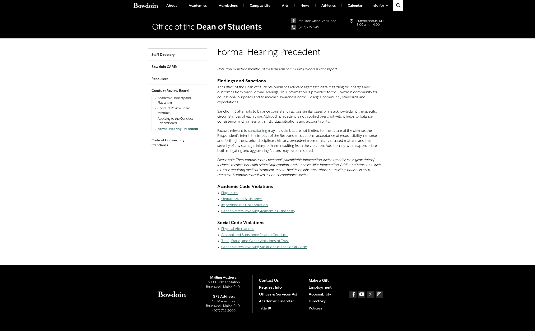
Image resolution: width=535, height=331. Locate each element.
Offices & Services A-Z (278, 294)
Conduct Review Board (170, 91)
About (171, 6)
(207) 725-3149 (309, 27)
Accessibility (320, 294)
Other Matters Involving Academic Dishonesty (258, 211)
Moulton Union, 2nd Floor (317, 21)
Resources (160, 79)
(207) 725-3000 (224, 311)
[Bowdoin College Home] (146, 5)
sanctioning (257, 130)
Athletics (328, 6)
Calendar (355, 6)
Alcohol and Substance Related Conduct (254, 235)
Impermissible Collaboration (244, 205)
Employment (320, 287)
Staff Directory (163, 55)
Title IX (265, 308)
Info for (378, 5)
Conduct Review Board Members (174, 110)
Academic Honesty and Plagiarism (174, 100)
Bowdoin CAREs (164, 67)
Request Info (270, 287)
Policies (315, 308)
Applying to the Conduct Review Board (175, 121)
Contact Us (269, 280)
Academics (198, 6)
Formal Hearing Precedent (178, 129)
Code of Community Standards (168, 142)
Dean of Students (229, 26)
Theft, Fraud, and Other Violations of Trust (255, 241)
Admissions (228, 6)
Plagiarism (229, 193)
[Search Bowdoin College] (398, 5)
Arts (285, 6)
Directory (317, 301)
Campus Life (260, 6)
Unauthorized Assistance (241, 199)
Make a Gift (319, 280)
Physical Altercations (237, 229)
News (305, 6)
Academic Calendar (276, 301)
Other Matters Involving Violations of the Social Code (264, 247)
